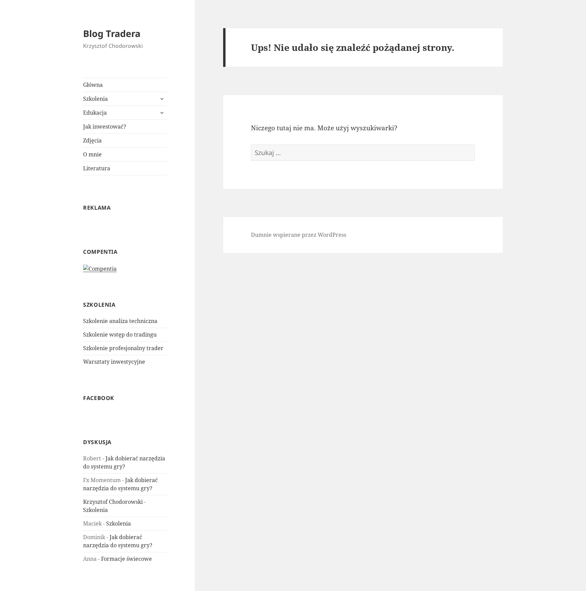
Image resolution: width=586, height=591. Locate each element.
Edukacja (95, 112)
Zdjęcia (92, 140)
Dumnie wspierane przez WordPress (298, 235)
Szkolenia (95, 98)
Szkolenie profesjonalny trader (123, 348)
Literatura (96, 168)
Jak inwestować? (104, 126)
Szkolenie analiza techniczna (120, 321)
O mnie (92, 154)
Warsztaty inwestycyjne (114, 361)
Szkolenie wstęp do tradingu (120, 334)
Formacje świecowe (126, 559)
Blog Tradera (111, 33)
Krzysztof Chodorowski (113, 502)
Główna (93, 85)
